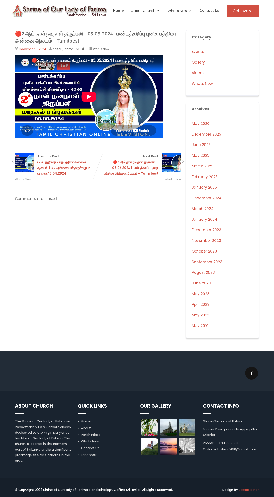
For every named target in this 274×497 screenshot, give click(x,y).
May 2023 (201, 293)
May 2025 (200, 155)
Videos (198, 72)
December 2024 (207, 198)
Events (198, 51)
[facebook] (251, 373)
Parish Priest (90, 434)
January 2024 (204, 219)
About (86, 428)
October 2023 (204, 251)
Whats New (177, 10)
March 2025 (202, 166)
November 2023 (206, 240)
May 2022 (200, 315)
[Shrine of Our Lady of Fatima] (60, 10)
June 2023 (201, 283)
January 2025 (204, 187)
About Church (143, 10)
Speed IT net (249, 489)
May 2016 (200, 325)
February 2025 (205, 176)
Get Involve (243, 10)
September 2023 (207, 262)
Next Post (131, 165)
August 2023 (203, 272)
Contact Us (209, 10)
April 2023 (201, 304)
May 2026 (201, 123)
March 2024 (203, 208)
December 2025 (206, 134)
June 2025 (201, 144)
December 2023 (206, 229)
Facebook (89, 455)
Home (118, 10)
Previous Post (63, 165)
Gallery (198, 62)
